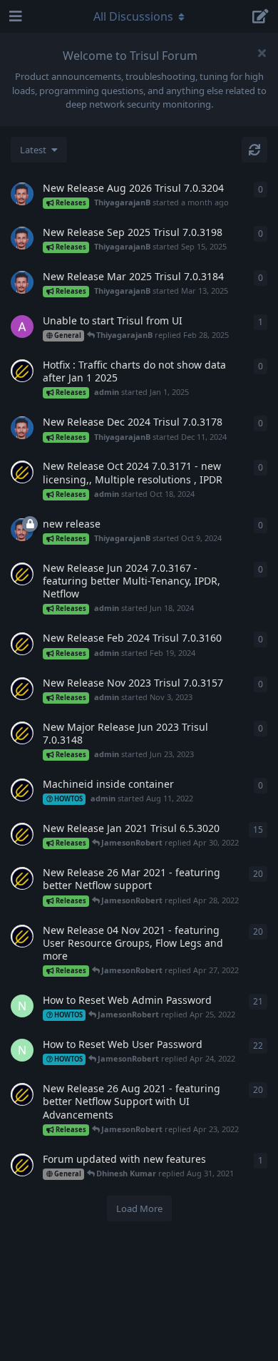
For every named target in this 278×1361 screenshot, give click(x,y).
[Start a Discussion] (260, 16)
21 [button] (258, 1001)
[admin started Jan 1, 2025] (22, 370)
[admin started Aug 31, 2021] (22, 1165)
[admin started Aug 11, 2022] (22, 790)
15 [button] (258, 829)
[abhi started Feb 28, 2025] (22, 326)
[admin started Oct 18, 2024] (22, 472)
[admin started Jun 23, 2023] (22, 732)
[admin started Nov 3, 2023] (22, 688)
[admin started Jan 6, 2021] (22, 834)
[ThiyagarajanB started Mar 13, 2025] (22, 282)
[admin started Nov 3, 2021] (22, 936)
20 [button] (258, 874)
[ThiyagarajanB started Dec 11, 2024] (22, 427)
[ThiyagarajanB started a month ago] (22, 194)
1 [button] (260, 322)
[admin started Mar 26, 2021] (22, 878)
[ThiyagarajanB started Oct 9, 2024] (22, 529)
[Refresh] (254, 150)
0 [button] (260, 189)
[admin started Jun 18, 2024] (22, 574)
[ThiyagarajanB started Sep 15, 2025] (22, 238)
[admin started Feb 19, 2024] (22, 643)
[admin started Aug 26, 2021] (22, 1094)
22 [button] (258, 1045)
